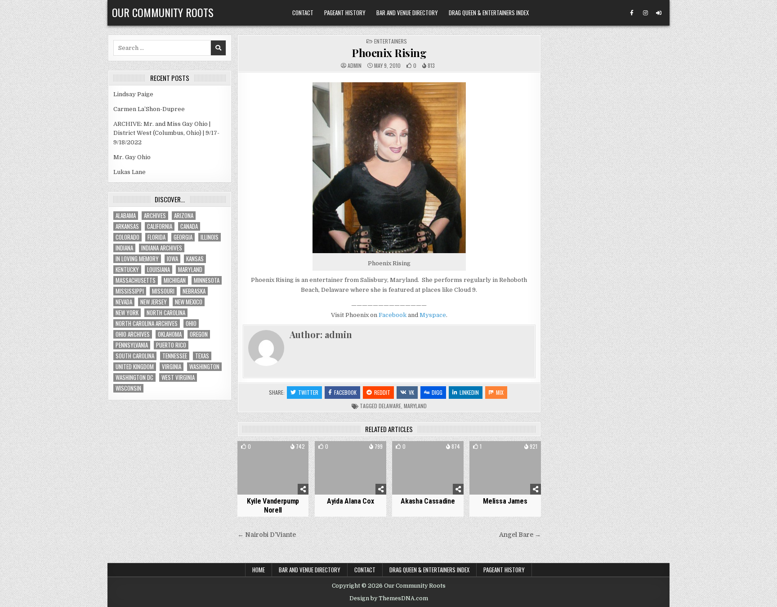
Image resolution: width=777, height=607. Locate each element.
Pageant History (345, 12)
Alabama (126, 215)
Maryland (415, 406)
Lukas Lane (129, 172)
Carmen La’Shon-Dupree (149, 109)
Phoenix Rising (389, 52)
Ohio (191, 323)
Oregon (199, 334)
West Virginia (178, 377)
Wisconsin (128, 388)
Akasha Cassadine (428, 501)
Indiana (124, 248)
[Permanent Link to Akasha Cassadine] (428, 468)
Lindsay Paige (133, 94)
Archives (155, 215)
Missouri (163, 291)
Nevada (124, 302)
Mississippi (130, 291)
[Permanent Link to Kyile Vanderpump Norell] (273, 468)
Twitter (308, 392)
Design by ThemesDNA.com (388, 598)
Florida (156, 237)
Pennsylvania (132, 345)
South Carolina (135, 356)
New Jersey (153, 302)
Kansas (195, 258)
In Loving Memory (137, 258)
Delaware (390, 406)
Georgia (183, 237)
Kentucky (127, 269)
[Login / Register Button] (659, 13)
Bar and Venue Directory (407, 12)
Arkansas (127, 226)
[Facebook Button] (632, 13)
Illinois (210, 237)
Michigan (175, 280)
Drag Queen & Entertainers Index (489, 12)
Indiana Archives (161, 248)
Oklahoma (170, 334)
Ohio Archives (133, 334)
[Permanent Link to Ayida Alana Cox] (350, 468)
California (159, 226)
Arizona (183, 215)
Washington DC (134, 377)
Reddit (382, 392)
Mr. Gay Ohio (132, 157)
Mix (500, 392)
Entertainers (390, 41)
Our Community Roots (163, 12)
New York (127, 312)
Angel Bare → (520, 534)
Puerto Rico (171, 345)
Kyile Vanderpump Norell (273, 505)
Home (258, 569)
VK (411, 392)
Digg (437, 392)
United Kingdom (135, 366)
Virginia (171, 366)
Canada (189, 226)
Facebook (392, 315)
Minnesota (206, 280)
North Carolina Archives (147, 323)
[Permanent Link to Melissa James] (505, 468)
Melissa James (505, 501)
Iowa (172, 258)
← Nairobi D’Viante (266, 534)
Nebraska (194, 291)
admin (355, 65)
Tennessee (174, 356)
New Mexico (188, 302)
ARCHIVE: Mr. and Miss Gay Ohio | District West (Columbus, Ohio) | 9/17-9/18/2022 (166, 133)
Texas (202, 356)
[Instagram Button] (645, 13)
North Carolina (166, 312)
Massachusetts (136, 280)
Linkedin (469, 392)
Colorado (127, 237)
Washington (204, 366)
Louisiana (158, 269)
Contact (302, 12)
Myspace (433, 315)
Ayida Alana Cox (350, 501)
